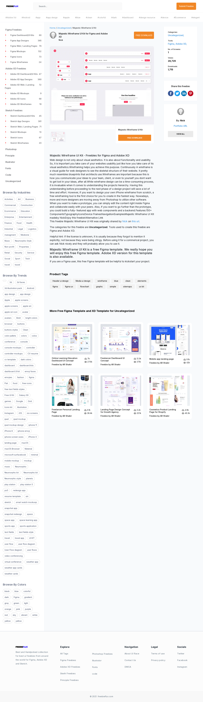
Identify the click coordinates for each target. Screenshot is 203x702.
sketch (8, 502)
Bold (18, 318)
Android (30, 288)
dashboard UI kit (12, 371)
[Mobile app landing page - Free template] (169, 345)
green (16, 603)
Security (18, 253)
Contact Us (130, 660)
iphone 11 (33, 425)
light (26, 603)
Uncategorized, (176, 35)
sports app (10, 526)
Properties (24, 247)
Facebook (182, 660)
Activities (9, 199)
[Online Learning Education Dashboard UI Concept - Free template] (72, 345)
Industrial (9, 229)
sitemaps (127, 286)
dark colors (26, 359)
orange (8, 609)
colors (24, 336)
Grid (30, 401)
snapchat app (11, 508)
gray (7, 603)
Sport (17, 258)
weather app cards (13, 568)
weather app (32, 562)
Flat (6, 383)
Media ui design (83, 281)
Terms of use (158, 653)
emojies (8, 377)
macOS (25, 443)
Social (7, 258)
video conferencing (14, 556)
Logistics (32, 229)
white (34, 615)
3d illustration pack (13, 288)
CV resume (33, 353)
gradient (28, 597)
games (8, 401)
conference (10, 341)
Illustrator (97, 660)
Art (19, 199)
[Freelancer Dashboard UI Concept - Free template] (120, 345)
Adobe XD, (181, 43)
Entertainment (25, 217)
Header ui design (60, 281)
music (7, 466)
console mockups (13, 347)
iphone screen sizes (14, 437)
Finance (8, 223)
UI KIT (32, 538)
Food (19, 223)
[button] (54, 90)
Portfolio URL (180, 126)
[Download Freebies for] (4, 280)
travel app (19, 538)
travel (7, 265)
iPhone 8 (9, 431)
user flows (32, 550)
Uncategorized (64, 28)
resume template (13, 496)
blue (17, 591)
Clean (25, 330)
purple (28, 609)
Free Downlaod (144, 35)
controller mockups (14, 353)
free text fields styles (15, 389)
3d (11, 282)
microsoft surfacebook (15, 455)
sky (14, 615)
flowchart (84, 286)
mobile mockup (12, 460)
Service (30, 253)
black (7, 591)
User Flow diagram (13, 550)
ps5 (6, 490)
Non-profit (9, 247)
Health (29, 223)
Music (7, 241)
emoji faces (30, 371)
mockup (28, 460)
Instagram (9, 413)
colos (34, 336)
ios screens (32, 413)
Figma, (172, 43)
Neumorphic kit (12, 472)
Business (30, 199)
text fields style (26, 532)
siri (27, 496)
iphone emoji (24, 431)
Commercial (10, 205)
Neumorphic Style (23, 241)
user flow (9, 544)
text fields (9, 532)
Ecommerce (10, 211)
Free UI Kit (9, 395)
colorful (26, 591)
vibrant (24, 615)
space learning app (28, 520)
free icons (27, 383)
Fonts (95, 667)
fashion (20, 377)
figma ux (69, 286)
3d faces (21, 282)
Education (25, 211)
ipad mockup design (14, 425)
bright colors (31, 318)
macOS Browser (12, 449)
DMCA (128, 667)
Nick (61, 40)
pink (18, 609)
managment (10, 235)
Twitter (180, 653)
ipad (7, 419)
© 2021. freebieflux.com (101, 696)
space (30, 514)
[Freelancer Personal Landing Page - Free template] (72, 396)
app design (10, 294)
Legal (20, 229)
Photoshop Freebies (102, 654)
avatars (8, 318)
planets (29, 478)
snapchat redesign (13, 514)
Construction (27, 205)
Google (19, 401)
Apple (7, 300)
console (24, 341)
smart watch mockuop (26, 502)
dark (7, 597)
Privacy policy (158, 660)
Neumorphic (20, 466)
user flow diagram (26, 544)
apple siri (27, 306)
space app (10, 520)
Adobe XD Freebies (70, 667)
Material (28, 449)
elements (142, 281)
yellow (8, 621)
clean (127, 281)
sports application (28, 526)
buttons (21, 324)
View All (180, 134)
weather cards (11, 574)
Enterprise (9, 217)
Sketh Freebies (68, 673)
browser (8, 324)
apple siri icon (11, 312)
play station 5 (26, 484)
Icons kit (8, 407)
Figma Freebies (68, 660)
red (6, 615)
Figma (16, 597)
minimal (34, 455)
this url (135, 221)
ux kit (141, 286)
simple (113, 286)
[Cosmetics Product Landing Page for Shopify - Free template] (169, 396)
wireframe (102, 281)
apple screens (21, 300)
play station (10, 484)
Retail (7, 253)
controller (30, 347)
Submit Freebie (186, 6)
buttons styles (11, 330)
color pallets (10, 336)
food (15, 383)
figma (31, 377)
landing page (11, 443)
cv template (10, 359)
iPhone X (32, 437)
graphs (99, 286)
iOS (20, 413)
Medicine (25, 235)
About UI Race (132, 653)
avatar (25, 312)
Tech (27, 258)
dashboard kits (27, 365)
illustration (22, 407)
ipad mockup (20, 419)
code (94, 673)
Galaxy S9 (23, 395)
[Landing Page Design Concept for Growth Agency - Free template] (120, 396)
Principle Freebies (69, 680)
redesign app (19, 490)
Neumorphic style (13, 478)
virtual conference (13, 562)
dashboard (10, 365)
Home (52, 28)
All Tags (64, 653)
